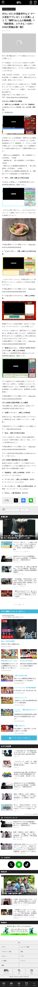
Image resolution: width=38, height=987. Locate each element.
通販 (3, 965)
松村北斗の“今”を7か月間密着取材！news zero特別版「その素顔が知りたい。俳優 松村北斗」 (25, 785)
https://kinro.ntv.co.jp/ (13, 429)
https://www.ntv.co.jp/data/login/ (17, 97)
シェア (23, 500)
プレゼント (24, 510)
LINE (19, 864)
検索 (19, 973)
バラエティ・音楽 (6, 951)
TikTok (26, 864)
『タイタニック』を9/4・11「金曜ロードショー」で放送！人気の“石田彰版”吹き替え (25, 763)
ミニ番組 (4, 960)
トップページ (6, 973)
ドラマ (3, 947)
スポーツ (4, 956)
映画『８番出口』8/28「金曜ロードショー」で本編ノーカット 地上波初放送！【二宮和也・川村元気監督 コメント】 (25, 796)
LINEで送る (31, 500)
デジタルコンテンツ (9, 9)
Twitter (11, 864)
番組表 (32, 973)
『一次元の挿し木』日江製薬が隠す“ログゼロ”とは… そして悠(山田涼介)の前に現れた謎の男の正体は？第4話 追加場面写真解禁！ (25, 752)
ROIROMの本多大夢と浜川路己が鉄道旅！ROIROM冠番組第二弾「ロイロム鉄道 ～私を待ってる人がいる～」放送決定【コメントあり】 (25, 774)
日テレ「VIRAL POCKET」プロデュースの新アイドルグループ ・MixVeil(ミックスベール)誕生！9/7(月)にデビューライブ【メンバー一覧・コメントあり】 (25, 806)
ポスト (16, 500)
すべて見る (18, 604)
